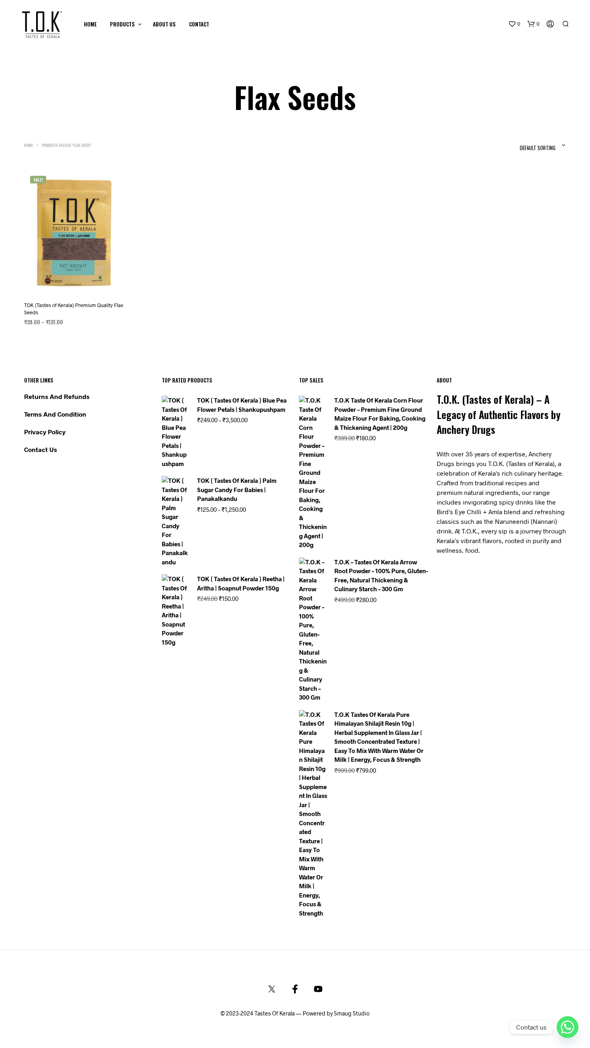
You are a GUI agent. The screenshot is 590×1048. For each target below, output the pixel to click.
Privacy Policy (44, 431)
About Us (164, 24)
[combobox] (526, 145)
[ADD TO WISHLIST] (74, 287)
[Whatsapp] (567, 1027)
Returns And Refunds (57, 396)
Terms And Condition (55, 414)
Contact (199, 24)
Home (90, 24)
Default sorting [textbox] (537, 148)
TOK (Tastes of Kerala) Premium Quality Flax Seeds (73, 308)
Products (122, 24)
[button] (514, 24)
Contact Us (40, 449)
